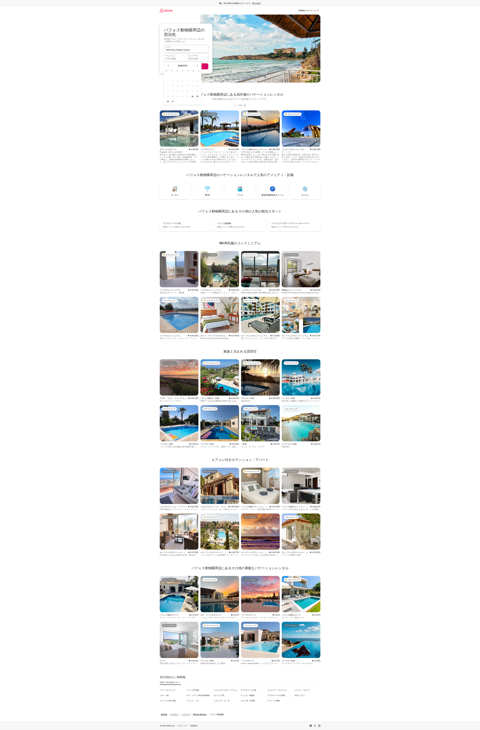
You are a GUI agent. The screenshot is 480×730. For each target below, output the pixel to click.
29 (197, 96)
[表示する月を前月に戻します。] (168, 65)
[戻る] (235, 105)
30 (168, 101)
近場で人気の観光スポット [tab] (170, 682)
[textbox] (175, 58)
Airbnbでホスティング (308, 10)
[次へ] (245, 105)
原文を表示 (256, 3)
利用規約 (193, 726)
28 (192, 96)
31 (173, 101)
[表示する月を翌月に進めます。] (197, 65)
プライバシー (182, 726)
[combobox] (186, 49)
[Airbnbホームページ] (166, 10)
